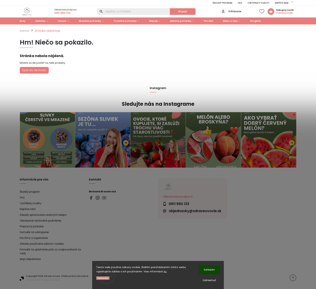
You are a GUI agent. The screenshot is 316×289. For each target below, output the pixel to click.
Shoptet (37, 279)
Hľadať (182, 11)
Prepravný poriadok (32, 226)
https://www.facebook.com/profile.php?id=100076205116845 (91, 198)
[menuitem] (25, 20)
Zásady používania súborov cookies (42, 243)
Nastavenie (103, 278)
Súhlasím (209, 269)
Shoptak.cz (55, 279)
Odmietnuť (209, 280)
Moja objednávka (30, 259)
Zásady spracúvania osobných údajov (43, 215)
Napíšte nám (282, 2)
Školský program (222, 2)
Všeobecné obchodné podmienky (41, 220)
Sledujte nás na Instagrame (158, 104)
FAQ (240, 2)
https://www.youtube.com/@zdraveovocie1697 (104, 198)
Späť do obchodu (34, 70)
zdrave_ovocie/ (97, 198)
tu (165, 271)
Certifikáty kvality (258, 2)
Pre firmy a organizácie (34, 238)
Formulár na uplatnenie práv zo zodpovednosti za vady (50, 251)
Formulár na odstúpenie (34, 232)
